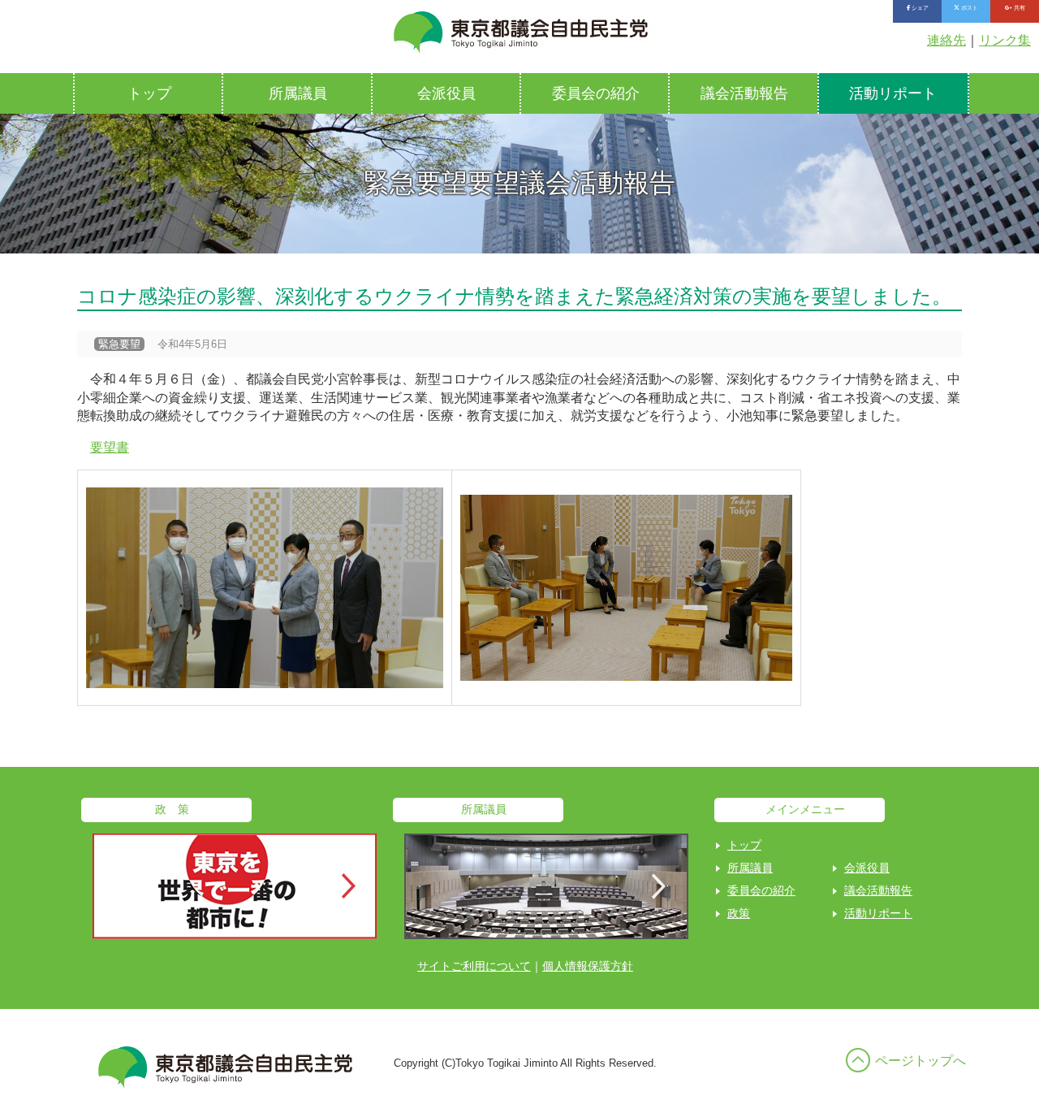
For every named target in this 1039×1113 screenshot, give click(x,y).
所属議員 (298, 93)
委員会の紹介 (596, 93)
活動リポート (893, 93)
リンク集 (1005, 40)
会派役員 (446, 93)
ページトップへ (920, 1061)
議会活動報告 (744, 93)
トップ (149, 93)
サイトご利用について (474, 965)
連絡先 (946, 40)
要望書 (109, 447)
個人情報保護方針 (587, 965)
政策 (738, 913)
